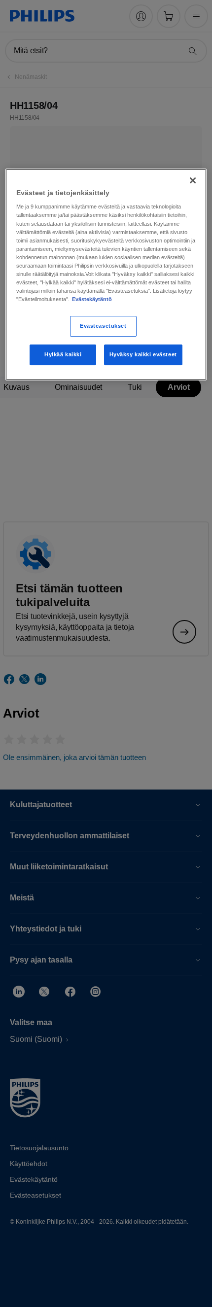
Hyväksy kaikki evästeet (143, 354)
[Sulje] (193, 180)
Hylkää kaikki (62, 354)
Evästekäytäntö (92, 299)
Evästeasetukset (103, 326)
